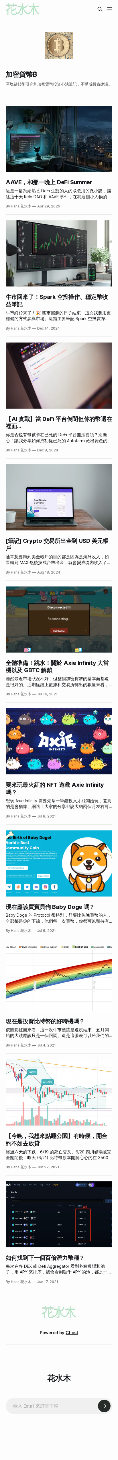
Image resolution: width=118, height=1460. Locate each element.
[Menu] (109, 9)
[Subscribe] (104, 1406)
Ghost (72, 1332)
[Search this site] (100, 9)
